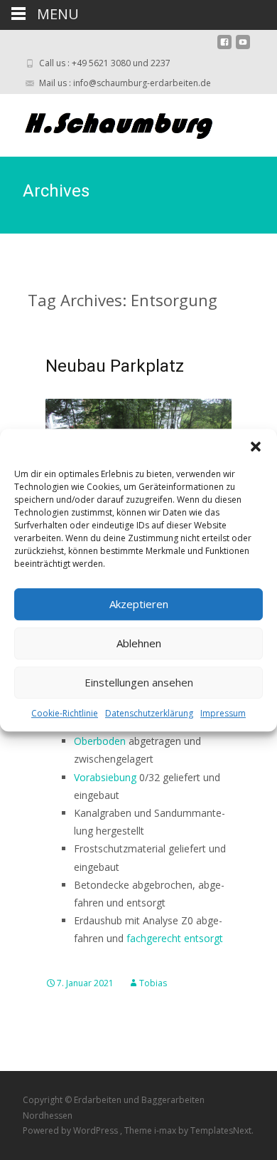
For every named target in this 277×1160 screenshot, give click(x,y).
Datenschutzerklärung (149, 713)
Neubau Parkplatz (114, 366)
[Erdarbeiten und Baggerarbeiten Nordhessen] (111, 122)
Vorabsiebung (105, 777)
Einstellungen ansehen (139, 682)
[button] (256, 446)
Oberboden (100, 741)
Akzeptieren (138, 604)
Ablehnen (138, 643)
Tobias (153, 983)
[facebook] (224, 47)
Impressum (223, 713)
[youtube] (243, 47)
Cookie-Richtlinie (64, 713)
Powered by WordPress (71, 1130)
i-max (166, 1130)
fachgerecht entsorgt (174, 938)
